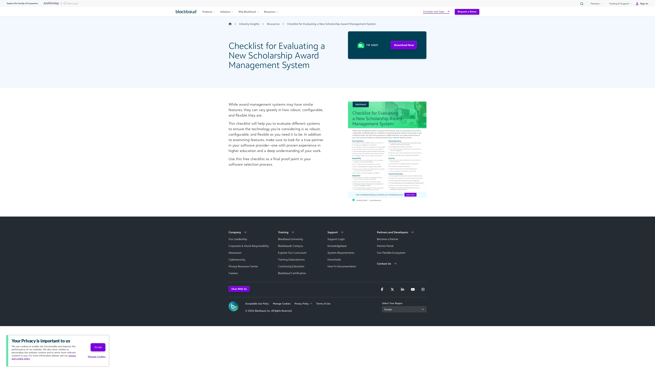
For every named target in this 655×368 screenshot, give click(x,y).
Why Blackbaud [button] (247, 11)
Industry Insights (249, 24)
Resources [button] (269, 11)
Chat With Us (239, 288)
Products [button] (207, 11)
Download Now (404, 45)
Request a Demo (467, 11)
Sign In (644, 3)
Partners (595, 3)
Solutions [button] (225, 11)
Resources (273, 24)
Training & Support (619, 3)
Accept (98, 347)
